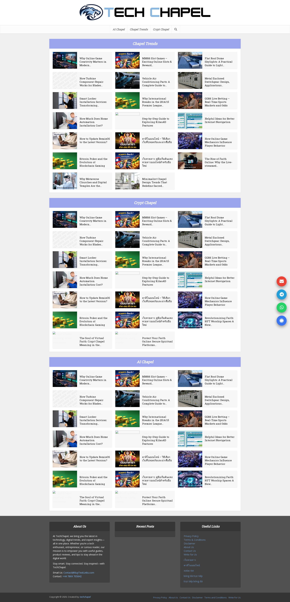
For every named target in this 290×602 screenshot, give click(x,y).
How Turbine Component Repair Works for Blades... (91, 82)
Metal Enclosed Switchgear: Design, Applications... (217, 82)
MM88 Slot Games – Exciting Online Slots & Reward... (157, 62)
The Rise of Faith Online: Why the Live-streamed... (218, 162)
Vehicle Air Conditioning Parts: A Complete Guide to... (156, 82)
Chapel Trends (139, 29)
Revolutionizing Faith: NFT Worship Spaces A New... (219, 321)
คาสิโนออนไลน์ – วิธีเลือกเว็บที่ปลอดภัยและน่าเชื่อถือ (157, 140)
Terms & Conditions (195, 539)
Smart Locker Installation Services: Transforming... (93, 102)
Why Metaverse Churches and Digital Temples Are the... (93, 182)
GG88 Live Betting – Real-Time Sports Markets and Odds (217, 102)
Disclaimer (189, 543)
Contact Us (190, 550)
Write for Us (190, 554)
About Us (189, 547)
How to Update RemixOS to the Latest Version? (95, 140)
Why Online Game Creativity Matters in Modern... (93, 62)
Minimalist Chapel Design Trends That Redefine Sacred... (154, 182)
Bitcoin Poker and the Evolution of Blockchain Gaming (93, 162)
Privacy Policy (191, 536)
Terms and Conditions (215, 597)
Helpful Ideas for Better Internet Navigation (219, 120)
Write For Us (234, 597)
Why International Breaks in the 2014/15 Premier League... (155, 102)
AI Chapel (119, 29)
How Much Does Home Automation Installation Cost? (94, 122)
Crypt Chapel (161, 29)
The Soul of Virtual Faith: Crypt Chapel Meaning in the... (92, 341)
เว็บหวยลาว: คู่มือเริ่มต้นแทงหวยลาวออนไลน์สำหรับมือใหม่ (157, 162)
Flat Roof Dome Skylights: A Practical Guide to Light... (218, 62)
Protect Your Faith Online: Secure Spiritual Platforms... (157, 341)
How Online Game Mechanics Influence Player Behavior (218, 142)
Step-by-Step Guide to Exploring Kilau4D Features (155, 122)
